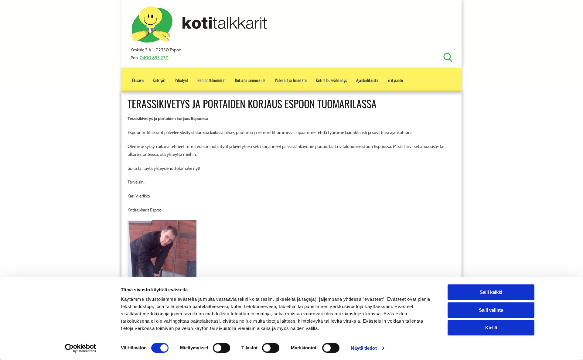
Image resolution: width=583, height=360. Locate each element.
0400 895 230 (154, 57)
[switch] (221, 348)
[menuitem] (138, 80)
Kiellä (491, 327)
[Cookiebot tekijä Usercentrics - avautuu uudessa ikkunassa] (80, 348)
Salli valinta (491, 310)
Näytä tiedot (364, 348)
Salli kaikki (491, 292)
